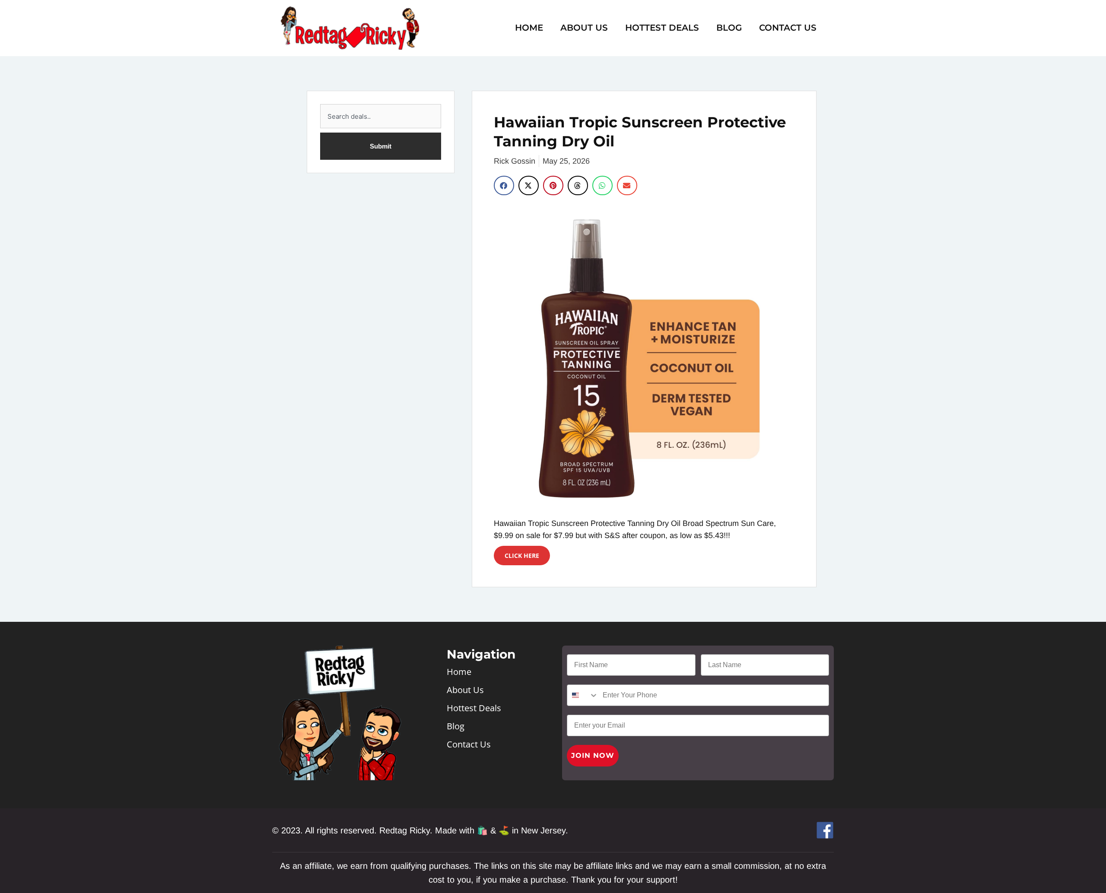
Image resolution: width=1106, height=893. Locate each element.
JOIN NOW (592, 755)
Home (529, 27)
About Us (584, 27)
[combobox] (380, 116)
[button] (504, 185)
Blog (729, 27)
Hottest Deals (662, 27)
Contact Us (788, 27)
